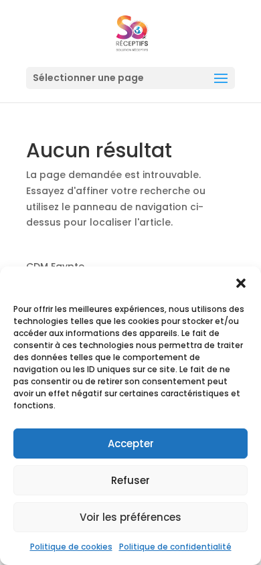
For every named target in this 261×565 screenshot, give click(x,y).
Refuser (130, 480)
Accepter (131, 443)
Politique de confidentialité (175, 546)
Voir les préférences (130, 517)
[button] (241, 283)
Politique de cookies (71, 546)
